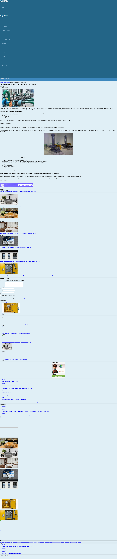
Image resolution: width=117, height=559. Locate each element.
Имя (1, 288)
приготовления (47, 542)
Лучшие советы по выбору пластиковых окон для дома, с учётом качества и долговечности (20, 261)
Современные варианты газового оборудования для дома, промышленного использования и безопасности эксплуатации (27, 275)
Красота (5, 52)
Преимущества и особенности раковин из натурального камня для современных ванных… (17, 350)
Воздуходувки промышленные (5, 113)
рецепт (63, 542)
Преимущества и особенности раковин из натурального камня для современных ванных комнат (21, 206)
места (22, 542)
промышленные (12, 188)
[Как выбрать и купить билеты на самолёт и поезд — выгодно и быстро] (9, 245)
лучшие (19, 542)
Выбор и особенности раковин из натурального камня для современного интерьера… (16, 342)
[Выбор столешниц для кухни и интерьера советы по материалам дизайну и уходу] (9, 231)
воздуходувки (2, 188)
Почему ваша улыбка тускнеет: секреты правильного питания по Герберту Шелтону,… (16, 324)
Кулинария (4, 56)
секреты (68, 542)
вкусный (5, 542)
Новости (3, 69)
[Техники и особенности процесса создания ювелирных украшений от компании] (9, 529)
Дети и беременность (7, 39)
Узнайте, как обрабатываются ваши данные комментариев (28, 298)
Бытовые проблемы (6, 30)
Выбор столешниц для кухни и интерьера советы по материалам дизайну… (15, 359)
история (16, 542)
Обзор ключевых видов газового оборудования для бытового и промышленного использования (18, 313)
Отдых (3, 61)
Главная (1, 82)
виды (0, 542)
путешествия (56, 542)
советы (70, 542)
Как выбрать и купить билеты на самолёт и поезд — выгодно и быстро (15, 247)
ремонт (61, 542)
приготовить (42, 542)
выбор (7, 542)
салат (66, 542)
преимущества (37, 542)
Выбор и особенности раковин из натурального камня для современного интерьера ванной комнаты (22, 219)
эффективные (79, 542)
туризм (73, 542)
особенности (26, 542)
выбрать (10, 542)
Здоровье (4, 43)
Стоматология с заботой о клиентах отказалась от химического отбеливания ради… (16, 333)
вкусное (3, 542)
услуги (76, 542)
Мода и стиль (4, 65)
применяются (7, 188)
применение (50, 542)
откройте (31, 542)
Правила (5, 26)
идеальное (14, 542)
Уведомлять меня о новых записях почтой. (8, 295)
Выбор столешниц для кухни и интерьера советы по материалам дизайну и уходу (18, 233)
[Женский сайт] (4, 2)
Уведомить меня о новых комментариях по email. (9, 293)
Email (1, 290)
